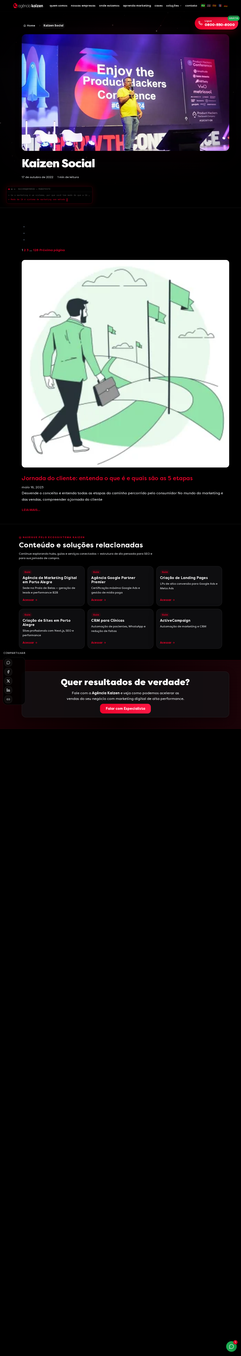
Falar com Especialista (125, 709)
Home (31, 25)
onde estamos (109, 5)
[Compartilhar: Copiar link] (8, 699)
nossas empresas (83, 5)
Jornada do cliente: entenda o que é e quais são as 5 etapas (107, 478)
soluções (172, 5)
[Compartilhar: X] (8, 681)
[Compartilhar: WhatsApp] (8, 663)
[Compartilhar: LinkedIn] (8, 690)
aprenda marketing (137, 5)
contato (191, 5)
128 (35, 250)
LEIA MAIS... (31, 510)
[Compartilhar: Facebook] (8, 672)
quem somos (58, 5)
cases (159, 5)
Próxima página (52, 250)
